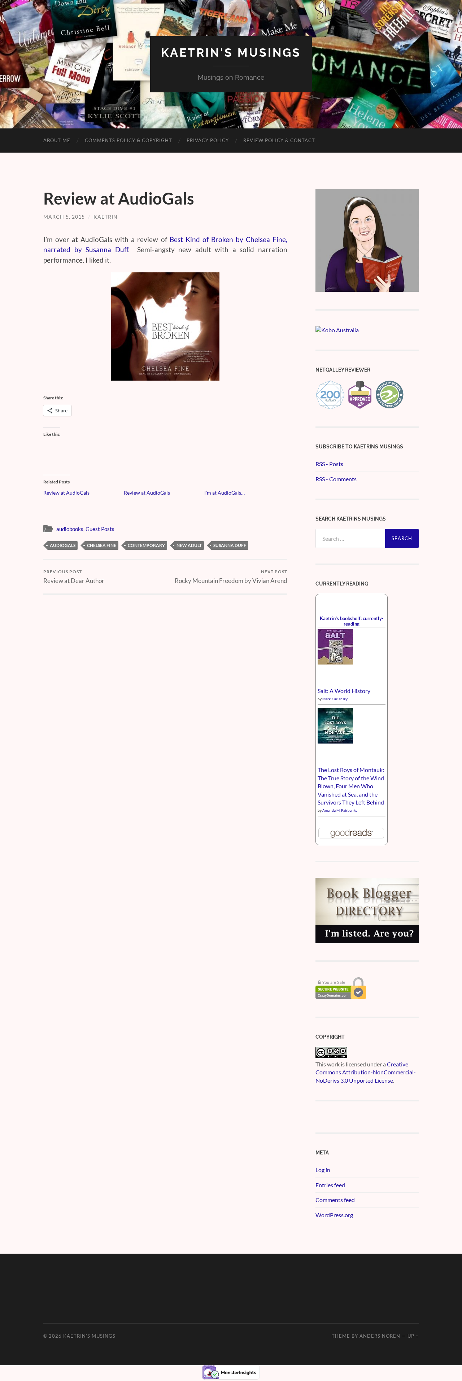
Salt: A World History (344, 690)
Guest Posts (100, 529)
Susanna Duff (229, 545)
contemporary (146, 545)
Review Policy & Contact (279, 140)
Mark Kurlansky (335, 699)
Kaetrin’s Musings (89, 1336)
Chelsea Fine (101, 545)
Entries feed (330, 1184)
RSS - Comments (336, 478)
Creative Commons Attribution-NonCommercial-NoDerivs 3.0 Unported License (365, 1072)
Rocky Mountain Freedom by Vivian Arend (231, 576)
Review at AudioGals (66, 493)
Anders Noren (379, 1336)
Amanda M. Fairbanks (339, 810)
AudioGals (62, 545)
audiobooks (69, 529)
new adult (189, 545)
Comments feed (335, 1199)
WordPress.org (334, 1214)
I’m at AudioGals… (224, 493)
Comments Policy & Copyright (128, 140)
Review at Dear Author (73, 576)
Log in (322, 1169)
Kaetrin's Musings (231, 52)
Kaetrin (105, 217)
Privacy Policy (208, 140)
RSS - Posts (329, 463)
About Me (56, 140)
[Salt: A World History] (335, 662)
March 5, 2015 (64, 217)
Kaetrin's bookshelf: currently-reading (352, 621)
